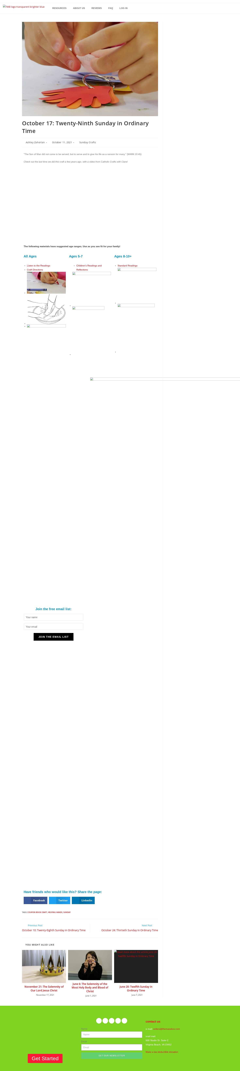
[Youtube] (124, 1021)
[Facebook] (99, 1021)
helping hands (55, 912)
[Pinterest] (111, 1021)
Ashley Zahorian (35, 142)
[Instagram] (118, 1021)
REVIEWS (96, 8)
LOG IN (124, 8)
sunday (67, 912)
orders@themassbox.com (166, 1029)
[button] (35, 900)
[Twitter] (105, 1021)
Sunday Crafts (87, 142)
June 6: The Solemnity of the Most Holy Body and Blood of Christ (90, 987)
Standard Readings (127, 265)
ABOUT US (79, 8)
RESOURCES (59, 8)
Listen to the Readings (38, 265)
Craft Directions (35, 269)
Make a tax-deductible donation (162, 1052)
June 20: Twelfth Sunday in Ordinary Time (136, 988)
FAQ (110, 8)
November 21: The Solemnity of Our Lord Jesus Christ (44, 988)
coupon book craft (37, 912)
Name (84, 1028)
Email (84, 1041)
